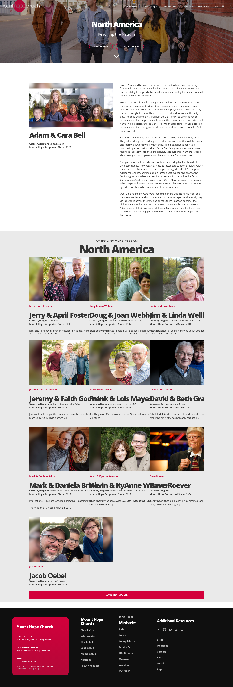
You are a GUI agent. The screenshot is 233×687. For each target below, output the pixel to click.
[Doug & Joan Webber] (131, 258)
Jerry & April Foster (40, 306)
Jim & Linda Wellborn (162, 306)
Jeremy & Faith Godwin (43, 389)
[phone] (181, 629)
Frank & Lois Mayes (100, 389)
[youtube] (170, 629)
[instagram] (164, 629)
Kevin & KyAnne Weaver (103, 476)
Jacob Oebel (36, 566)
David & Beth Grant (161, 389)
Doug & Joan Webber (101, 306)
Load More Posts (117, 594)
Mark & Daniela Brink (42, 476)
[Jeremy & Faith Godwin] (71, 342)
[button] (223, 6)
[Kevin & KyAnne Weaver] (131, 428)
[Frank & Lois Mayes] (131, 342)
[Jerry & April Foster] (71, 258)
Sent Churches (22, 669)
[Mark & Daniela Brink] (71, 428)
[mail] (176, 629)
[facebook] (159, 629)
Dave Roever (157, 476)
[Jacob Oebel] (71, 519)
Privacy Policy (34, 669)
